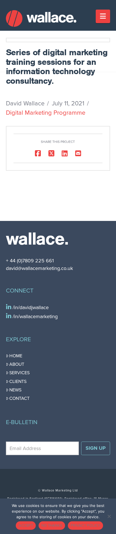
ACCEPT (26, 525)
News (15, 390)
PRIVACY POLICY (85, 525)
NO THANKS (51, 525)
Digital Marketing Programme (45, 112)
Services (19, 373)
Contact (19, 398)
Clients (17, 381)
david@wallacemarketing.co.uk (39, 268)
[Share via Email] (78, 153)
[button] (103, 16)
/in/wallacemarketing (34, 316)
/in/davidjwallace (30, 307)
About (16, 364)
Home (15, 356)
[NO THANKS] (109, 516)
